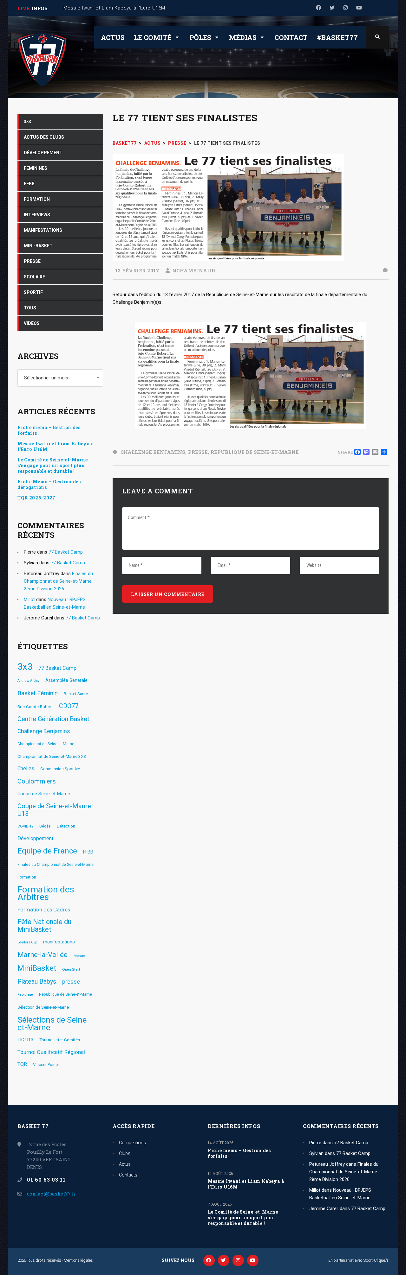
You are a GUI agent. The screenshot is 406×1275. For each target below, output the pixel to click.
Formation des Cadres (43, 909)
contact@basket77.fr (51, 1193)
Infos (39, 8)
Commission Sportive (60, 768)
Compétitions (132, 1142)
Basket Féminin (37, 693)
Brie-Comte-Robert (35, 706)
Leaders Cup (27, 942)
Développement (35, 838)
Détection (66, 825)
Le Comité (153, 37)
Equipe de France (47, 851)
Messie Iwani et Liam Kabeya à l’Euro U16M (55, 446)
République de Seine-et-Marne (255, 452)
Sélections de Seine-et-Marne (53, 1023)
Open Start (71, 969)
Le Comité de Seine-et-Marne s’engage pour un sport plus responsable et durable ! (52, 465)
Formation (26, 877)
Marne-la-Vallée (42, 955)
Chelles (25, 768)
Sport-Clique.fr (376, 1260)
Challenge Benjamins (153, 452)
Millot (29, 599)
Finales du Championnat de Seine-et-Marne (55, 864)
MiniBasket (36, 968)
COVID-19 (25, 826)
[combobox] (60, 378)
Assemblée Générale (66, 680)
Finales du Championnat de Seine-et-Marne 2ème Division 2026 (58, 581)
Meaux (79, 956)
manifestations (59, 942)
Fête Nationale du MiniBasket (44, 925)
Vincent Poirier (46, 1064)
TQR (22, 1064)
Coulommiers (36, 781)
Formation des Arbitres (45, 893)
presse (198, 452)
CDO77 (68, 706)
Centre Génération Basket (53, 719)
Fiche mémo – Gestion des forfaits (49, 430)
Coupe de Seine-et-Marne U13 (54, 809)
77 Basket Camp (66, 552)
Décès (45, 826)
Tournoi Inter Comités (59, 1039)
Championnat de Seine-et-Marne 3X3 (51, 756)
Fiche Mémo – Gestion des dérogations (49, 484)
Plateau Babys (36, 981)
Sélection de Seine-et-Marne (43, 1007)
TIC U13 (25, 1039)
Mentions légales (78, 1260)
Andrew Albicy (28, 681)
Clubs (124, 1153)
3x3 (24, 666)
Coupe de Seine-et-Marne (43, 793)
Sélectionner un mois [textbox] (46, 378)
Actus (113, 37)
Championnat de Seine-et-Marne (45, 744)
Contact (291, 37)
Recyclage (25, 995)
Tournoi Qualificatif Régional (51, 1052)
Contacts (128, 1174)
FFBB (88, 851)
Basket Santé (76, 693)
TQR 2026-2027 (36, 498)
